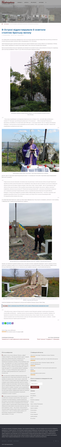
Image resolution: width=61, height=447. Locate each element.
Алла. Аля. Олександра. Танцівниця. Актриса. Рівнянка (42, 355)
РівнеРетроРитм (8, 2)
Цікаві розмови (33, 416)
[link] (46, 2)
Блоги (31, 397)
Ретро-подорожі (34, 414)
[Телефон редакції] (58, 441)
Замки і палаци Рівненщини (36, 403)
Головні (32, 401)
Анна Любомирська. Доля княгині (37, 373)
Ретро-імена (33, 412)
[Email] (56, 441)
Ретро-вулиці (33, 410)
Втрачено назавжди (34, 399)
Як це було (32, 418)
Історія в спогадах (34, 406)
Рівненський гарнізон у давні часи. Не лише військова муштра (44, 358)
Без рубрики (33, 395)
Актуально (21, 35)
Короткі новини (33, 408)
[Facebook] (54, 441)
